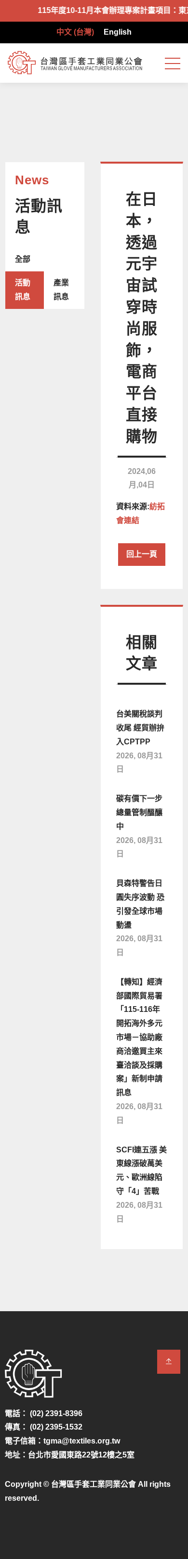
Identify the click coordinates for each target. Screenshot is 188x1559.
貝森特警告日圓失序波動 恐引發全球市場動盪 (140, 918)
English (118, 32)
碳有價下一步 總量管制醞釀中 (139, 826)
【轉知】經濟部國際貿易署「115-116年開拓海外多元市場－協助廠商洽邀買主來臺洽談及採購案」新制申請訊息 (139, 1051)
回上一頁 (141, 554)
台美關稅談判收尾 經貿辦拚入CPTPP (140, 741)
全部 (22, 259)
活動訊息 (22, 290)
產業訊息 (61, 290)
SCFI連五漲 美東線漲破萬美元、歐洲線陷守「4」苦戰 (141, 1184)
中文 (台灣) (75, 32)
